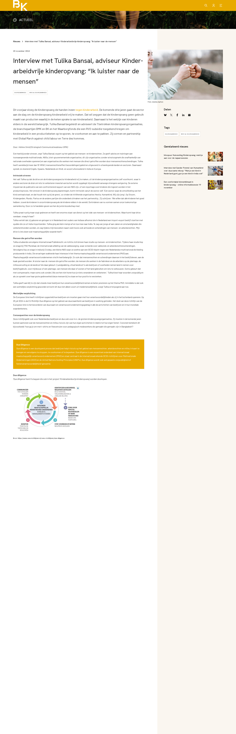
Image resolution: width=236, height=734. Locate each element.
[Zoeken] (206, 5)
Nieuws (16, 41)
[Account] (213, 5)
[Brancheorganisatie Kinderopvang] (20, 5)
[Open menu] (221, 5)
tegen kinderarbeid (87, 109)
